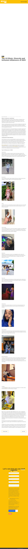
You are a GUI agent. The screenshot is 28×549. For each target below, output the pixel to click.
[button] (26, 2)
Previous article (5, 431)
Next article (23, 431)
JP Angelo (3, 386)
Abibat (3, 203)
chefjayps (6, 387)
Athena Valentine (4, 329)
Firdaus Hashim (4, 227)
